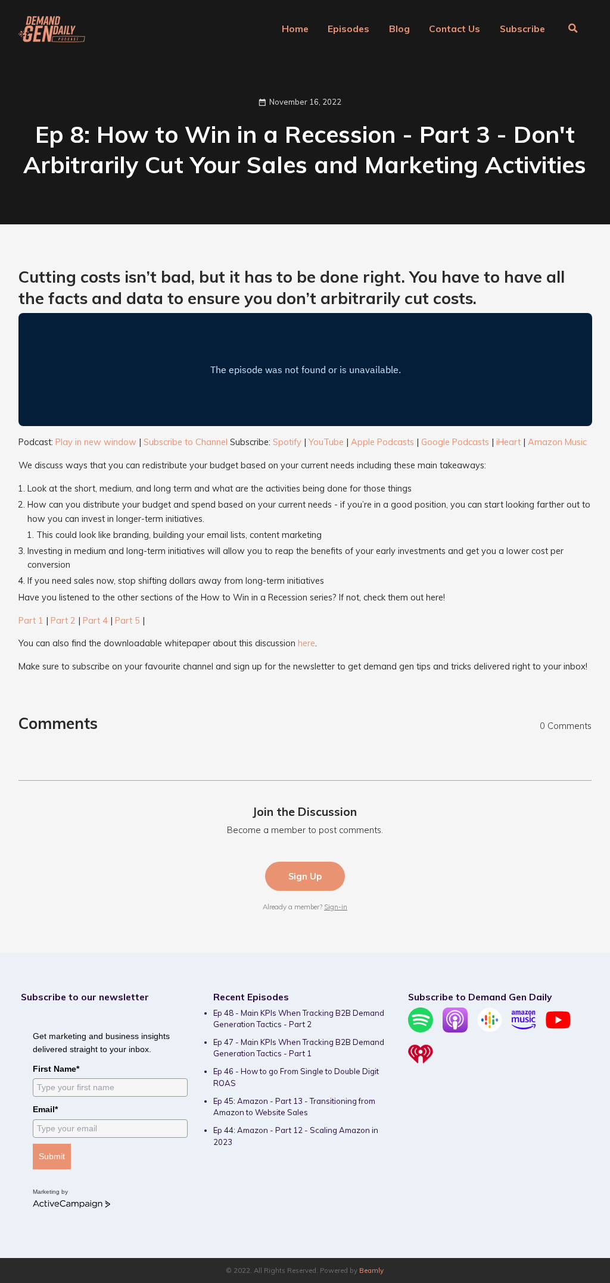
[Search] (573, 29)
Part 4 (95, 620)
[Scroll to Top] (587, 1221)
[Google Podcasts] (489, 1029)
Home (295, 29)
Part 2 (63, 620)
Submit (52, 1156)
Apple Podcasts (382, 442)
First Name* (56, 1069)
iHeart (508, 442)
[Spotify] (420, 1029)
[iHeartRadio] (420, 1063)
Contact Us (454, 29)
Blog (399, 29)
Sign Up (305, 876)
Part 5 (127, 620)
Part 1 (30, 620)
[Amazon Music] (523, 1029)
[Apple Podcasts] (455, 1029)
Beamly (371, 1270)
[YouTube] (558, 1029)
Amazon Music (557, 442)
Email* (45, 1109)
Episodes (348, 29)
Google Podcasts (455, 442)
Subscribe (522, 29)
